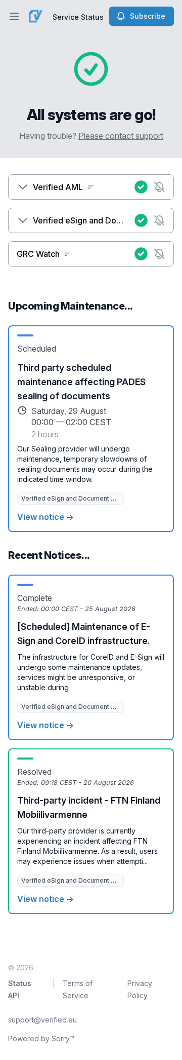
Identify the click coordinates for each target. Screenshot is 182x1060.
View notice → (45, 517)
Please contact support (120, 136)
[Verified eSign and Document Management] (23, 220)
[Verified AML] (23, 187)
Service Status (78, 17)
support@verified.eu (42, 1019)
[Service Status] (35, 16)
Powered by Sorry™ (41, 1038)
